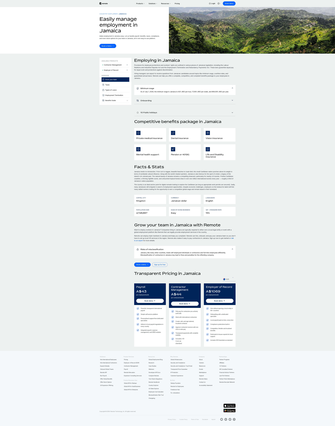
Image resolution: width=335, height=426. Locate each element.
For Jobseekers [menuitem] (175, 393)
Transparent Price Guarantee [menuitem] (179, 369)
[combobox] (229, 279)
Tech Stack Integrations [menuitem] (155, 379)
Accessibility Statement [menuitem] (205, 385)
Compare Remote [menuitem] (154, 375)
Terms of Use (195, 419)
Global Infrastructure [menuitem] (176, 359)
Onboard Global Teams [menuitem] (106, 369)
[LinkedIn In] (225, 419)
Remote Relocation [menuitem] (129, 372)
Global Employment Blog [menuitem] (156, 359)
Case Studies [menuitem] (152, 366)
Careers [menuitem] (201, 362)
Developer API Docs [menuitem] (154, 372)
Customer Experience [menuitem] (177, 375)
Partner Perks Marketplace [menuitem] (227, 379)
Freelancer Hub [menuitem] (175, 389)
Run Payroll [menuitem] (103, 375)
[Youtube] (221, 419)
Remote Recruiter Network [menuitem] (227, 382)
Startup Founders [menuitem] (175, 383)
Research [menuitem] (151, 362)
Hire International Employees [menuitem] (108, 359)
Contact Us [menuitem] (202, 382)
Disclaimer (205, 419)
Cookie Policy (183, 419)
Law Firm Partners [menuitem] (224, 375)
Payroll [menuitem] (126, 369)
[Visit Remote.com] (103, 3)
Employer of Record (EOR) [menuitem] (131, 362)
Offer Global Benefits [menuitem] (106, 379)
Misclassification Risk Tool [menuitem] (156, 395)
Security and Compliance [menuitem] (178, 362)
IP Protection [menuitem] (174, 372)
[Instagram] (234, 419)
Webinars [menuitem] (151, 369)
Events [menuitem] (201, 369)
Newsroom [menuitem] (202, 366)
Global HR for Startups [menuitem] (130, 383)
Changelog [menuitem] (152, 398)
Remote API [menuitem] (103, 372)
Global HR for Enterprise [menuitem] (131, 389)
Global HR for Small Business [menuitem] (132, 386)
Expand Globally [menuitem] (104, 366)
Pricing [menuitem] (126, 359)
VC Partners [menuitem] (222, 366)
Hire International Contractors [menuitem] (108, 362)
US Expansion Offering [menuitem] (106, 385)
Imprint (213, 419)
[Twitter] (230, 419)
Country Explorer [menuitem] (108, 14)
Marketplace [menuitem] (202, 372)
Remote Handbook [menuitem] (154, 382)
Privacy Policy (172, 419)
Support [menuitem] (201, 375)
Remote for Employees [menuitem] (177, 386)
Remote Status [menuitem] (203, 379)
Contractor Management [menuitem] (131, 366)
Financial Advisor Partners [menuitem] (226, 372)
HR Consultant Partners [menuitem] (226, 369)
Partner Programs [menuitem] (224, 359)
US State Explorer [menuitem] (154, 388)
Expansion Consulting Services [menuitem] (133, 375)
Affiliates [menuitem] (221, 362)
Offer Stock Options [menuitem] (106, 382)
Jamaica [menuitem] (122, 14)
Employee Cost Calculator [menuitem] (156, 392)
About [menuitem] (201, 359)
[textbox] (229, 279)
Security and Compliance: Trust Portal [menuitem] (181, 366)
